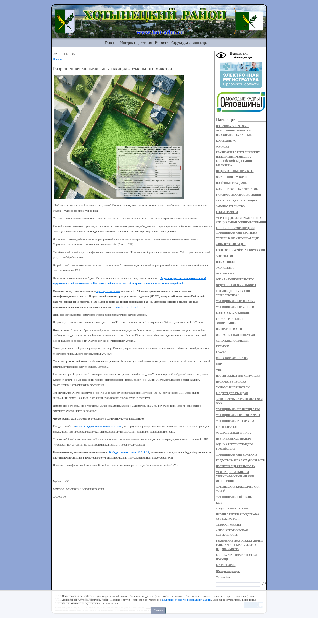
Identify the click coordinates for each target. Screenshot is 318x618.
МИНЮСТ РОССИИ (228, 524)
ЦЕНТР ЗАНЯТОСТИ (229, 329)
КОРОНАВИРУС (226, 140)
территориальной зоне (108, 291)
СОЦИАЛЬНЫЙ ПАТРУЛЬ (232, 508)
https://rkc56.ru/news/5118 (129, 306)
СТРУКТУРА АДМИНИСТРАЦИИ (236, 200)
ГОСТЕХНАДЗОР (226, 426)
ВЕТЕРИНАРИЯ (226, 565)
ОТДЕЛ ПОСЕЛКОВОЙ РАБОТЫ (236, 285)
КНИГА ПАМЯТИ (227, 212)
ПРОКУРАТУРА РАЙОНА (231, 381)
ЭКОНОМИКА (225, 267)
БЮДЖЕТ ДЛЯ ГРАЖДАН (232, 393)
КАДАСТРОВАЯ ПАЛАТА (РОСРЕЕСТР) (240, 460)
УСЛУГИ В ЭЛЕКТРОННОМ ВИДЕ (237, 238)
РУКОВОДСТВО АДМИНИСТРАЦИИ (238, 194)
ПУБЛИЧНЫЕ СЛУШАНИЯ (233, 438)
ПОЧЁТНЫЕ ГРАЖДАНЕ (231, 183)
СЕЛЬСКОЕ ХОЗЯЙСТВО (232, 358)
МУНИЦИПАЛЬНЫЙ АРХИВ (234, 496)
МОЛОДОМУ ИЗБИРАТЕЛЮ (233, 387)
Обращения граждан (228, 571)
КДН (219, 502)
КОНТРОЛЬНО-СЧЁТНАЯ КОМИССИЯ (240, 250)
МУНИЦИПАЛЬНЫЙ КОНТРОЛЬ (236, 454)
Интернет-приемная (136, 43)
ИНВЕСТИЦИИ (225, 261)
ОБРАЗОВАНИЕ (225, 273)
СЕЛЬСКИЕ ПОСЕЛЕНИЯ (232, 340)
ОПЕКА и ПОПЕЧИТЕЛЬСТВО (235, 279)
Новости (161, 43)
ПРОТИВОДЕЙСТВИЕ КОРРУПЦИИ (238, 375)
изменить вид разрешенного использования (98, 426)
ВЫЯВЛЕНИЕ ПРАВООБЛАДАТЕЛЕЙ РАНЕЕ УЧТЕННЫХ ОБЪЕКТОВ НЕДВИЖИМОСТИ (239, 545)
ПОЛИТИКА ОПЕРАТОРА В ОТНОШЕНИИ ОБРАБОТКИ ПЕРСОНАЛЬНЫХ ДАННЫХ (234, 130)
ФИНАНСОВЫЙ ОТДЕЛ (231, 244)
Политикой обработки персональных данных (186, 599)
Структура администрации (192, 43)
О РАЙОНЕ (222, 146)
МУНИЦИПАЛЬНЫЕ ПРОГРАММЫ (238, 415)
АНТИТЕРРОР (224, 256)
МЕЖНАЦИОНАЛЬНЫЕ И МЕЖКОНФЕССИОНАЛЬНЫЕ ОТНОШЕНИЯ (235, 476)
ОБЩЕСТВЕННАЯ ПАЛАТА (233, 432)
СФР (219, 364)
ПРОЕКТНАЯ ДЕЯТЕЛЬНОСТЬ (235, 466)
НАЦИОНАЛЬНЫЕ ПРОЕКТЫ (235, 171)
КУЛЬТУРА (223, 346)
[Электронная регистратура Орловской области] (241, 86)
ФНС (219, 369)
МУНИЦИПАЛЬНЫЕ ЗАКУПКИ (235, 301)
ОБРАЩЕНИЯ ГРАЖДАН (231, 177)
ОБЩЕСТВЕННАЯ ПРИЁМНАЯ (235, 334)
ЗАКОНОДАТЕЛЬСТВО (230, 206)
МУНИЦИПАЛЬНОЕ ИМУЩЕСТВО (238, 409)
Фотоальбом (223, 577)
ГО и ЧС (221, 352)
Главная (111, 43)
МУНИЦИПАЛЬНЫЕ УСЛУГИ (235, 307)
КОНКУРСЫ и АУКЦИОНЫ (233, 313)
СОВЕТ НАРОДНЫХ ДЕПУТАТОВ (237, 188)
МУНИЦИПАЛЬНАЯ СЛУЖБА (235, 421)
